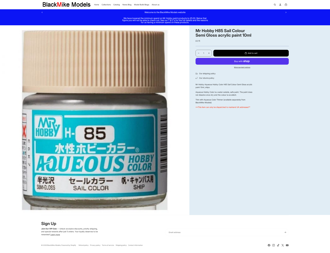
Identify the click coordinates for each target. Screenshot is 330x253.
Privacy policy (95, 245)
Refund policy (84, 245)
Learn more (55, 234)
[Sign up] (285, 232)
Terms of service (108, 245)
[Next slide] (286, 12)
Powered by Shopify (68, 245)
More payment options (242, 67)
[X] (282, 245)
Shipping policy (121, 245)
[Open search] (275, 4)
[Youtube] (287, 245)
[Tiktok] (278, 245)
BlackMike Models (54, 245)
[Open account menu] (280, 4)
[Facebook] (269, 245)
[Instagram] (273, 245)
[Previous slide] (42, 12)
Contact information (135, 245)
